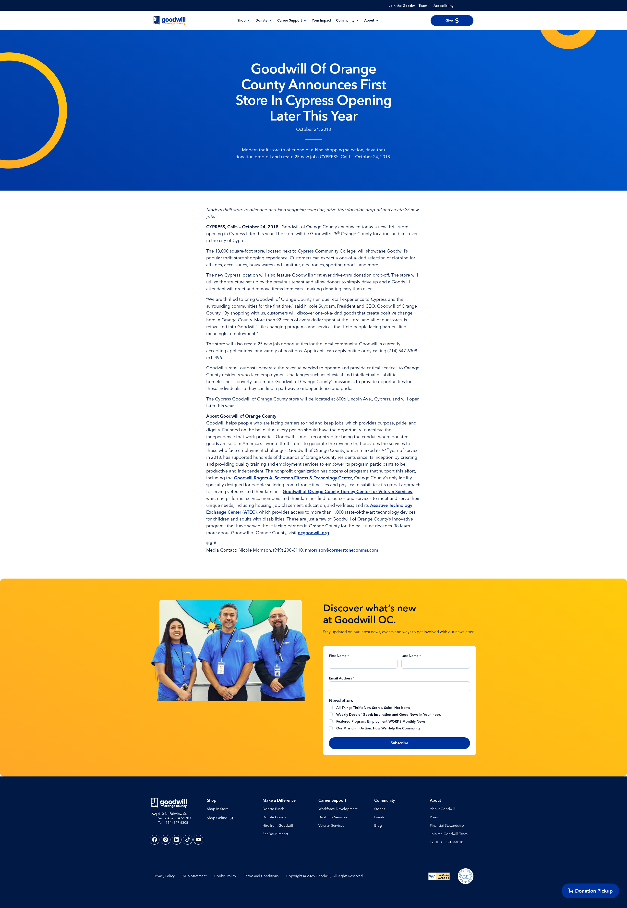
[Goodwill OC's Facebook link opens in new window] (154, 840)
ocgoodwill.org (313, 532)
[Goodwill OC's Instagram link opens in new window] (165, 840)
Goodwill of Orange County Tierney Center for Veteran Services (347, 491)
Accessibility (443, 6)
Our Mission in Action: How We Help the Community (378, 728)
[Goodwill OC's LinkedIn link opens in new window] (176, 840)
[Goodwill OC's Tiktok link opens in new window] (188, 840)
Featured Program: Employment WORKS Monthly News (380, 721)
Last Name (411, 656)
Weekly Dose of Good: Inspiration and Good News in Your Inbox (388, 715)
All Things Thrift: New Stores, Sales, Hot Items (373, 708)
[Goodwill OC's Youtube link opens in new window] (198, 840)
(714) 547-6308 (176, 823)
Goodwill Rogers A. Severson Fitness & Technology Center (293, 478)
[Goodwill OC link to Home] (169, 803)
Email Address (341, 678)
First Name (339, 656)
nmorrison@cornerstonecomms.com (341, 550)
